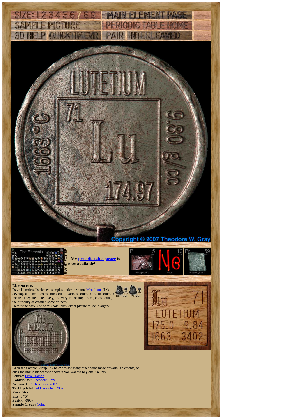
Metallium (93, 290)
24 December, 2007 (43, 384)
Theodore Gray (44, 380)
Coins (41, 404)
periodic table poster (97, 258)
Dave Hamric (34, 376)
